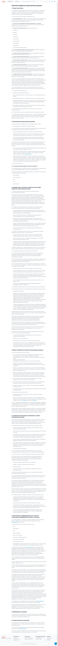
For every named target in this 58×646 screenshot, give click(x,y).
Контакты (48, 640)
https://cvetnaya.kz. (23, 628)
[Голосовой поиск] (45, 1)
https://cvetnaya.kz (28, 153)
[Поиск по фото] (46, 1)
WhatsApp (35, 400)
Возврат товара (16, 640)
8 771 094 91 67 (24, 400)
